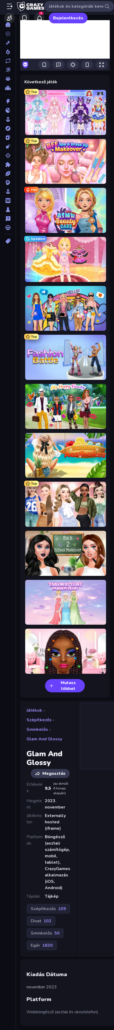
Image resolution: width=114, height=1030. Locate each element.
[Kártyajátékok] (8, 137)
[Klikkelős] (8, 146)
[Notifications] (39, 18)
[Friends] (9, 18)
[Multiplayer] (8, 78)
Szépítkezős (39, 720)
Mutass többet (68, 686)
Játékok (34, 710)
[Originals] (8, 69)
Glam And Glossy (44, 739)
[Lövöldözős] (8, 155)
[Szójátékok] (8, 200)
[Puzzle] (8, 164)
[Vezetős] (8, 227)
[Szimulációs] (8, 191)
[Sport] (8, 173)
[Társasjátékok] (8, 209)
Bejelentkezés (68, 18)
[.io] (8, 110)
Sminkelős (37, 729)
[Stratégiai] (8, 182)
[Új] (8, 42)
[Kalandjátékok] (8, 128)
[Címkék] (8, 241)
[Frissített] (8, 60)
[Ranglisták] (8, 87)
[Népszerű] (8, 51)
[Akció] (8, 101)
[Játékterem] (8, 119)
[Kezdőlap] (8, 24)
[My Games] (24, 18)
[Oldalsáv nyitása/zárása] (9, 6)
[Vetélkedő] (8, 218)
